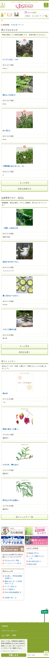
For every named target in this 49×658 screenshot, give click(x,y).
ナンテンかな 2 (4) (10, 59)
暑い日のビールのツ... (11, 296)
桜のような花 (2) (9, 95)
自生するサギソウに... (11, 262)
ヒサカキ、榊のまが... (11, 465)
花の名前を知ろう (34, 561)
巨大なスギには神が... (11, 500)
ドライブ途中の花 (9, 329)
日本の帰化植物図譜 (12, 592)
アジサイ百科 (9, 586)
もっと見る (24, 183)
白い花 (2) (6, 130)
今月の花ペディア (17, 25)
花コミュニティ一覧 (24, 517)
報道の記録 (32, 564)
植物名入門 (32, 553)
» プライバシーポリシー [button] (9, 651)
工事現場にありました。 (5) (13, 166)
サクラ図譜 (9, 589)
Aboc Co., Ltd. (29, 655)
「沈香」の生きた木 (10, 228)
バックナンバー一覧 (12, 563)
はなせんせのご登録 (12, 560)
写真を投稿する (24, 189)
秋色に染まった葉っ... (11, 429)
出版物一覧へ (9, 598)
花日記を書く (24, 352)
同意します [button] (14, 655)
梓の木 (5, 393)
